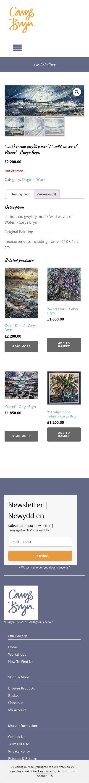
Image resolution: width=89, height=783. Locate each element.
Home (13, 647)
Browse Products (21, 688)
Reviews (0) (46, 194)
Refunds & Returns (22, 758)
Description (20, 194)
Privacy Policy (19, 751)
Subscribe (40, 556)
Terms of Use (18, 744)
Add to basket (64, 344)
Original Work (33, 179)
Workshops (17, 654)
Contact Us (16, 736)
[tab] (20, 194)
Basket (13, 695)
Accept (42, 776)
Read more (69, 771)
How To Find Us (20, 661)
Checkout (15, 702)
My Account (17, 710)
